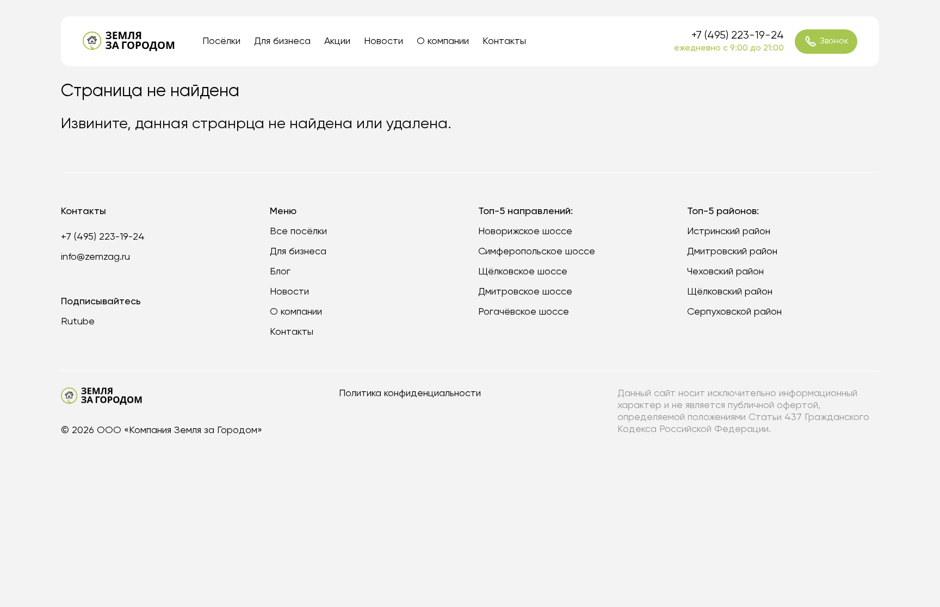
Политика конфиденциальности (410, 393)
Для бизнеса (282, 41)
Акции (337, 41)
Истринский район (728, 231)
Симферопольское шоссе (536, 251)
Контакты (504, 41)
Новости (383, 41)
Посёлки (221, 41)
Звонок (834, 41)
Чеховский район (725, 272)
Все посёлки (298, 231)
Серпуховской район (734, 312)
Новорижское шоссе (525, 231)
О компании (443, 41)
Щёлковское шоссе (522, 272)
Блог (280, 272)
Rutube (78, 322)
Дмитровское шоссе (525, 292)
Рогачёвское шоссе (523, 312)
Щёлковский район (729, 292)
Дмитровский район (732, 251)
